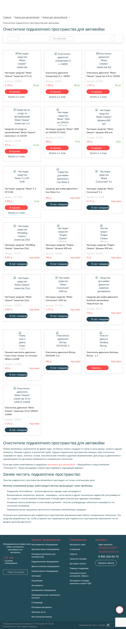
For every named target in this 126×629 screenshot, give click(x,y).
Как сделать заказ (77, 545)
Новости (73, 554)
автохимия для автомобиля (61, 464)
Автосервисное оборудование (45, 545)
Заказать (96, 368)
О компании (75, 549)
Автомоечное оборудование (44, 590)
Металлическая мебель (42, 617)
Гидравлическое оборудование (45, 562)
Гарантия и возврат (78, 559)
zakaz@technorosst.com (108, 552)
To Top (119, 610)
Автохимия (36, 576)
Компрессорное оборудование (45, 571)
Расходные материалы (42, 607)
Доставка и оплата (78, 564)
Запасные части (39, 612)
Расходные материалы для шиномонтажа (43, 555)
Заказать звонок (106, 563)
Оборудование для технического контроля (46, 596)
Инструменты (37, 585)
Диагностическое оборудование (45, 566)
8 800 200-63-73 (108, 556)
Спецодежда (37, 602)
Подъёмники (37, 581)
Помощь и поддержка (79, 568)
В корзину (15, 91)
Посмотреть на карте (107, 547)
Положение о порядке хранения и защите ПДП (80, 582)
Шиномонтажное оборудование (45, 549)
